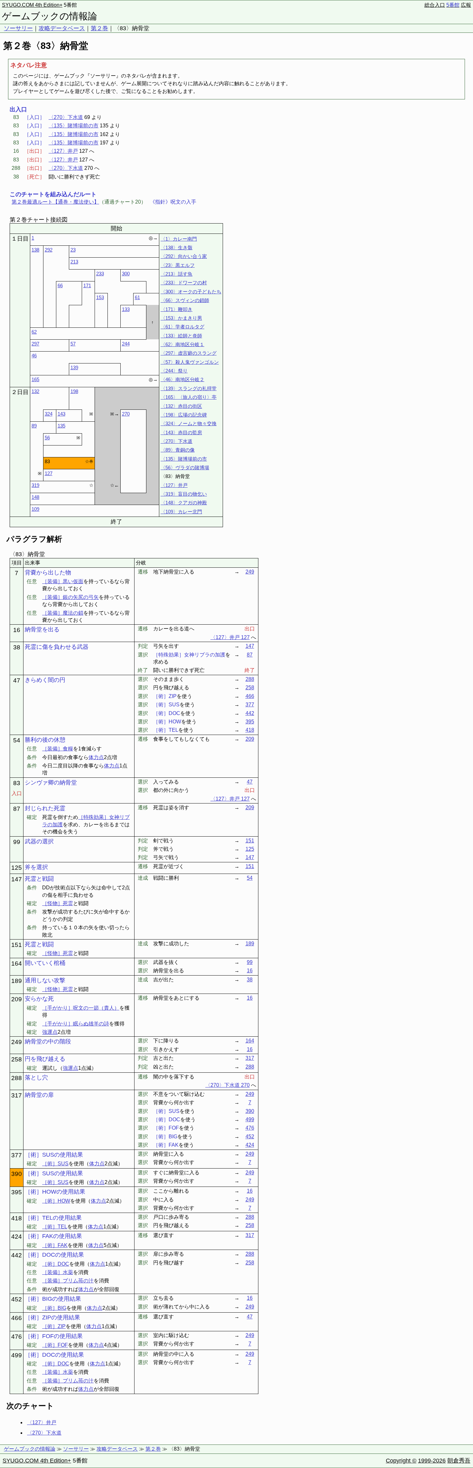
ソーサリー (18, 28)
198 (74, 391)
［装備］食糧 (57, 748)
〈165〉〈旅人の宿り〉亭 (189, 397)
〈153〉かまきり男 (181, 318)
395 (250, 721)
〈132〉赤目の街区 (181, 406)
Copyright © (401, 1460)
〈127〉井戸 (63, 151)
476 (250, 1128)
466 (250, 696)
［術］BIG (54, 1308)
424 (250, 1145)
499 (250, 1119)
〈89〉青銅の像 (178, 450)
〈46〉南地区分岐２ (182, 379)
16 (250, 970)
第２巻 (99, 28)
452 (250, 1136)
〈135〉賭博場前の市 (73, 125)
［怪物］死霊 (57, 903)
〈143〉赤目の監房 (181, 432)
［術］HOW (56, 1201)
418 (250, 730)
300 (126, 273)
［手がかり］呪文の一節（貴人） (80, 1008)
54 (250, 878)
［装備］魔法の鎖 (62, 613)
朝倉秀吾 (458, 1460)
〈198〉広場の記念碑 (184, 414)
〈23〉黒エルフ (178, 265)
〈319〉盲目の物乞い (184, 494)
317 (250, 1058)
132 (35, 391)
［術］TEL (54, 1226)
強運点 (50, 1032)
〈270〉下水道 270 (227, 1085)
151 (250, 840)
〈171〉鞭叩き (176, 309)
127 (48, 473)
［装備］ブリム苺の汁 (68, 1280)
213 (74, 261)
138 (35, 249)
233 (100, 273)
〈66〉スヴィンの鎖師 (185, 300)
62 (34, 332)
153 (100, 297)
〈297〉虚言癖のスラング (189, 353)
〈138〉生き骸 (176, 247)
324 (48, 414)
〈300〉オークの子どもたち (191, 291)
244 (126, 343)
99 (250, 962)
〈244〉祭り (174, 370)
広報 (466, 5)
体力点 (96, 757)
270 (126, 414)
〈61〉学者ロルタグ (182, 326)
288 (250, 679)
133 (126, 309)
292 (48, 249)
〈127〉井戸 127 (230, 637)
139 (74, 367)
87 (250, 654)
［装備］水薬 (57, 1272)
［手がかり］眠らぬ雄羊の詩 (75, 1023)
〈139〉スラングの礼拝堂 (189, 388)
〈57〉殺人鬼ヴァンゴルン (190, 362)
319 (35, 485)
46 (34, 355)
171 (87, 285)
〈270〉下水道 (66, 117)
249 (250, 571)
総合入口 (434, 5)
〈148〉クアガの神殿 (184, 502)
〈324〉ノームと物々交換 (189, 423)
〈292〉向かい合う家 (184, 256)
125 (250, 849)
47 (250, 781)
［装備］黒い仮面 (62, 581)
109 (35, 509)
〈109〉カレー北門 (181, 511)
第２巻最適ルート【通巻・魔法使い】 (55, 202)
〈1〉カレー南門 (179, 239)
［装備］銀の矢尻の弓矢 (70, 597)
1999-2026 (432, 1460)
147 (250, 646)
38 (250, 979)
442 (250, 713)
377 (250, 704)
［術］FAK (55, 1245)
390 (250, 1111)
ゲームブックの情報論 (49, 16)
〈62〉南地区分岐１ (182, 344)
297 (35, 343)
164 (250, 1040)
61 (137, 297)
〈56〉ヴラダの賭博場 (185, 467)
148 (35, 497)
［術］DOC (55, 1264)
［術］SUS (55, 1163)
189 (250, 943)
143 (61, 414)
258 (250, 687)
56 (47, 437)
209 (250, 739)
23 (73, 249)
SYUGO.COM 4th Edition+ (32, 5)
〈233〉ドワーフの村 (184, 282)
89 (34, 425)
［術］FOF (55, 1345)
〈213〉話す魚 (176, 274)
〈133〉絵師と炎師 (181, 335)
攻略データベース (62, 28)
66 (60, 285)
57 (73, 343)
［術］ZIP (54, 1326)
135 (61, 425)
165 (35, 379)
